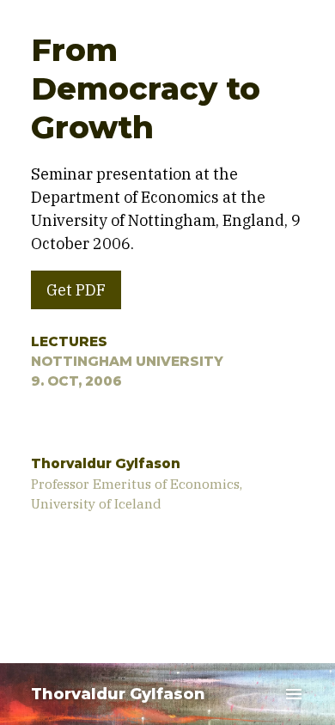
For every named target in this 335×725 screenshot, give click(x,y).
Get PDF (76, 290)
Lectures (69, 341)
